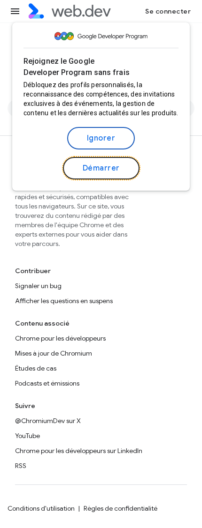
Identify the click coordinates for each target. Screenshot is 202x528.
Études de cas (35, 368)
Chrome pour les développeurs (60, 338)
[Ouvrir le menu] (15, 11)
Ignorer (101, 138)
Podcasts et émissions (47, 383)
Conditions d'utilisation (41, 508)
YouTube (27, 435)
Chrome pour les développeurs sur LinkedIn (78, 450)
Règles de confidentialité (120, 508)
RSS (20, 465)
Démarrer (101, 168)
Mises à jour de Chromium (53, 353)
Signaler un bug (38, 286)
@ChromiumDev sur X (48, 420)
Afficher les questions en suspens (64, 301)
